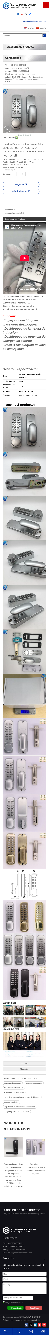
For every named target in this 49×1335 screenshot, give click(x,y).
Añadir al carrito (19, 191)
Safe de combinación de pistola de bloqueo (22, 1097)
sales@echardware (19, 74)
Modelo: (8, 210)
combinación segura (12, 1083)
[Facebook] (30, 14)
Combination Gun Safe (13, 1088)
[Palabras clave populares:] (44, 35)
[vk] (44, 1325)
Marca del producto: (13, 213)
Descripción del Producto (15, 219)
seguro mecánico (11, 1102)
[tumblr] (39, 1325)
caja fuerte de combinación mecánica (19, 1107)
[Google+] (22, 14)
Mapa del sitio (35, 1320)
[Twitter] (26, 14)
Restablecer (34, 1308)
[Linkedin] (18, 14)
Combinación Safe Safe (14, 1092)
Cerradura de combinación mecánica (19, 1078)
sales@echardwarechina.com (20, 1253)
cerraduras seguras (34, 1083)
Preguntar (19, 184)
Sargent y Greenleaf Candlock (16, 1111)
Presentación (16, 1308)
